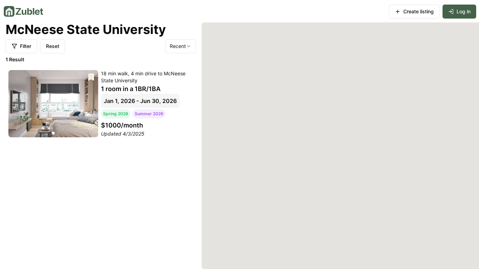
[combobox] (180, 46)
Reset (52, 46)
